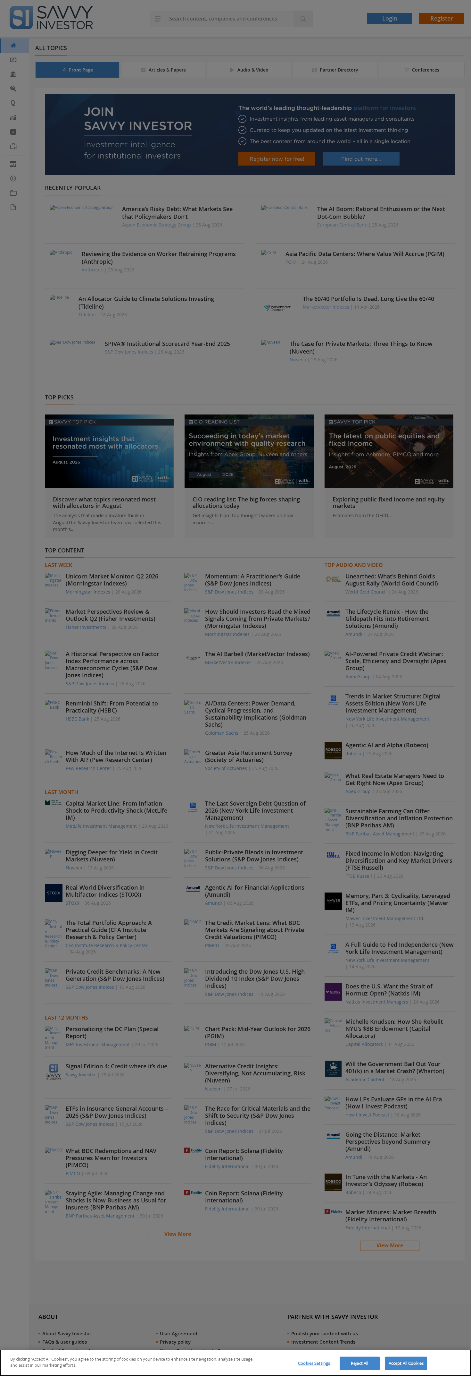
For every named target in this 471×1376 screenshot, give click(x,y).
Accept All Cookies (406, 1363)
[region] (235, 1363)
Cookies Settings (314, 1363)
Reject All (359, 1363)
